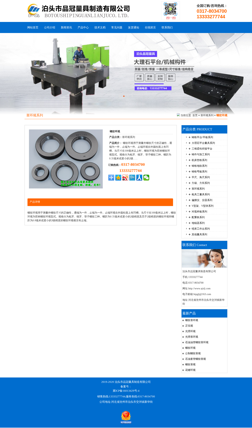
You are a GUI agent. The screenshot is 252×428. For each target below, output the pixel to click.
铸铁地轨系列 (199, 165)
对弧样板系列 (199, 211)
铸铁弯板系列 (199, 171)
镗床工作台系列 (201, 228)
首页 (195, 115)
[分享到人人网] (139, 178)
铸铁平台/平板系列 (202, 137)
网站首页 (32, 27)
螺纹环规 (190, 347)
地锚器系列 (198, 223)
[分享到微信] (146, 178)
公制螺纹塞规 (193, 353)
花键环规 (190, 370)
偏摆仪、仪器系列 (202, 200)
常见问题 (116, 27)
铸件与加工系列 (201, 154)
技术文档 (100, 27)
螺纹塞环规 (191, 320)
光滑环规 (190, 331)
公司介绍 (49, 27)
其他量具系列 (199, 234)
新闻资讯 (66, 27)
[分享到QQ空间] (118, 178)
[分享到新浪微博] (125, 178)
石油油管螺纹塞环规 (196, 342)
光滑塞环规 (191, 336)
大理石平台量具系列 (203, 143)
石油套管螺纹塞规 (195, 359)
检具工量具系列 (201, 194)
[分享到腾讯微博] (132, 178)
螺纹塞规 (190, 364)
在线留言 (150, 27)
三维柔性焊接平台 (202, 148)
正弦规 (189, 325)
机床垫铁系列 (199, 160)
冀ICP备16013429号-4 (126, 390)
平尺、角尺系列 (201, 177)
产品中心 (83, 27)
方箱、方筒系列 (201, 183)
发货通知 (133, 27)
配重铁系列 (198, 217)
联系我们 (167, 27)
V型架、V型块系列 (202, 206)
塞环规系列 (207, 115)
